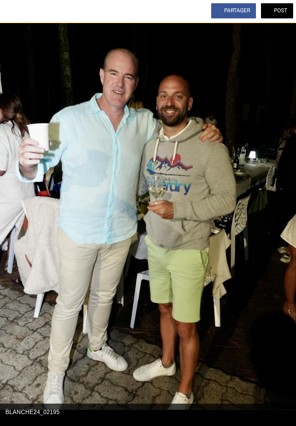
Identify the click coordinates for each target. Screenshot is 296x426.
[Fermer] (11, 11)
